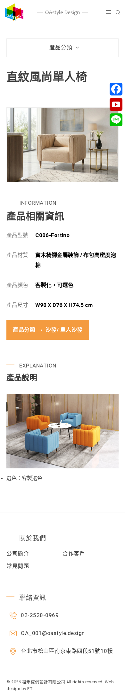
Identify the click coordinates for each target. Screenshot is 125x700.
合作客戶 (74, 553)
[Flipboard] (116, 104)
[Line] (116, 120)
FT (30, 688)
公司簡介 (17, 553)
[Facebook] (116, 89)
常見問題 (17, 566)
